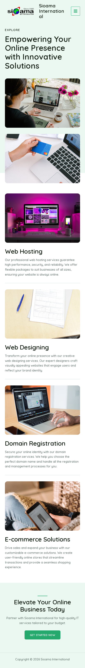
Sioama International (51, 11)
